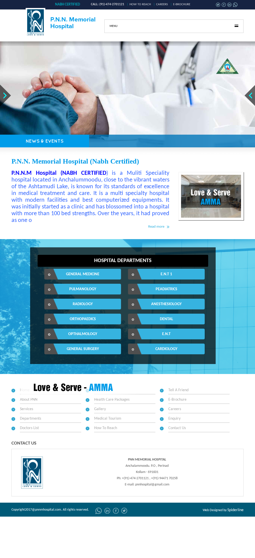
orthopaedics (83, 319)
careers (162, 4)
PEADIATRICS (166, 289)
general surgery (83, 349)
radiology (83, 304)
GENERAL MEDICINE (82, 274)
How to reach (140, 4)
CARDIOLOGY (166, 349)
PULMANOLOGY (82, 289)
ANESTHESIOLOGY (166, 304)
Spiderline (235, 510)
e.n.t (166, 334)
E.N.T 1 (166, 274)
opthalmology (82, 334)
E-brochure (181, 4)
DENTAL (166, 319)
